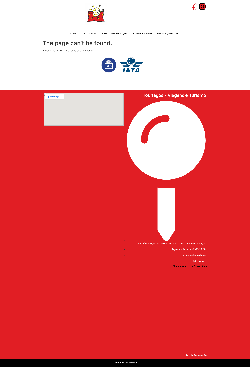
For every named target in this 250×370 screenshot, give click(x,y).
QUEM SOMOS (88, 33)
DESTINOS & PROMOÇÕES (115, 33)
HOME (73, 33)
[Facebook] (193, 6)
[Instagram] (202, 6)
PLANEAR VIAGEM (142, 33)
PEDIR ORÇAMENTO (167, 33)
